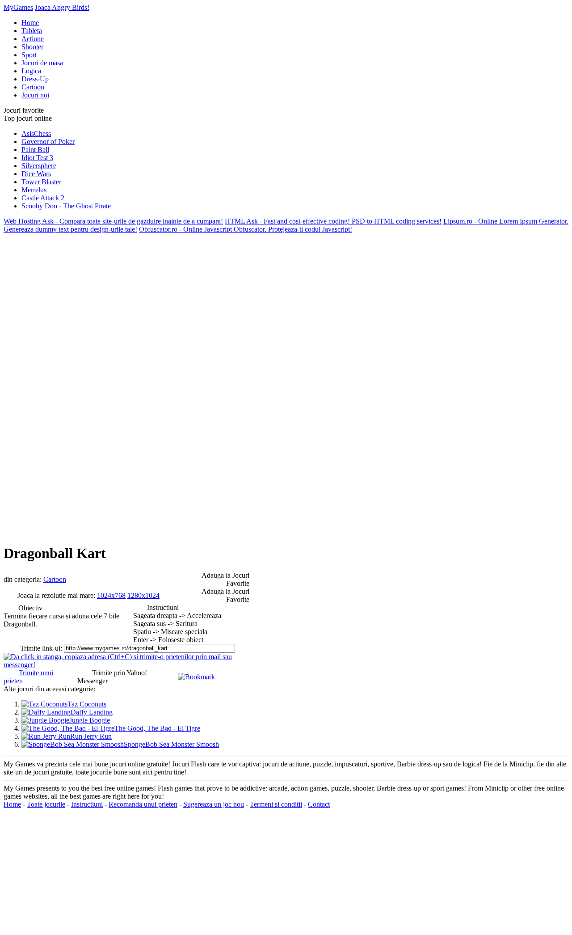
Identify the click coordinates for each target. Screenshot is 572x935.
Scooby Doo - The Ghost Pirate (66, 206)
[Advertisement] (39, 367)
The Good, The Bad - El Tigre (157, 728)
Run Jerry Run (91, 736)
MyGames (18, 7)
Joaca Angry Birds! (62, 7)
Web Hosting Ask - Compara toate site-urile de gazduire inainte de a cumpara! (113, 221)
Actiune (32, 38)
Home (30, 22)
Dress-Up (35, 79)
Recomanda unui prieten (143, 804)
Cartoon (32, 87)
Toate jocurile (46, 804)
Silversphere (38, 165)
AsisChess (36, 133)
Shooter (32, 47)
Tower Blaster (41, 182)
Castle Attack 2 (42, 198)
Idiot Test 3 (37, 157)
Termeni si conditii (276, 804)
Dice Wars (36, 174)
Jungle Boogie (89, 720)
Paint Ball (35, 149)
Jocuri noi (35, 95)
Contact (319, 804)
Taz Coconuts (86, 704)
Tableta (31, 30)
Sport (29, 55)
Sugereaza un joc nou (213, 804)
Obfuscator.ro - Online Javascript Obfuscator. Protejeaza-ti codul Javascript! (245, 229)
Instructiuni (87, 804)
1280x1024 (143, 595)
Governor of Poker (48, 141)
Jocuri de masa (42, 63)
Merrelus (33, 190)
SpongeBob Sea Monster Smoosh (171, 744)
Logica (31, 71)
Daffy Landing (92, 712)
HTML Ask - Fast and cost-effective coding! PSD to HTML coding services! (333, 221)
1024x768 (111, 595)
